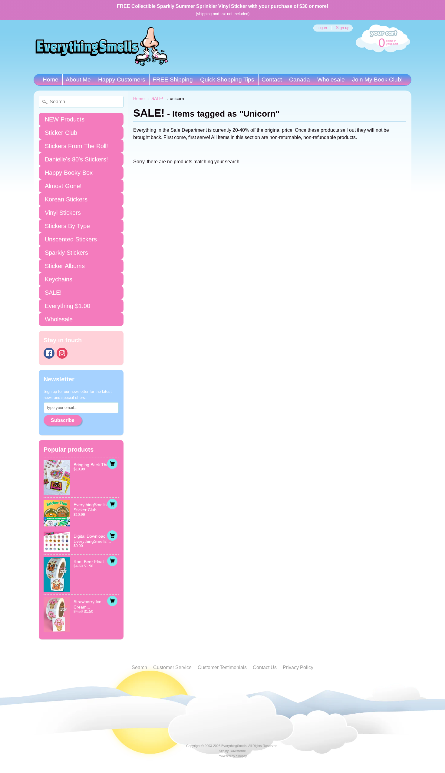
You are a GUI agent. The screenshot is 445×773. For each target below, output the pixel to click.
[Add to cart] (112, 464)
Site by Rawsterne (232, 751)
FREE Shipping (173, 79)
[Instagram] (62, 353)
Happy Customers (121, 79)
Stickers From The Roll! (76, 146)
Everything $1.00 (67, 306)
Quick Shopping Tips (227, 79)
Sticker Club (61, 132)
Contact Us (265, 667)
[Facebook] (49, 353)
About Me (78, 79)
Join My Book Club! (377, 79)
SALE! (53, 292)
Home (50, 79)
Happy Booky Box (69, 172)
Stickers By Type (67, 226)
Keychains (58, 279)
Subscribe (62, 420)
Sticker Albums (65, 266)
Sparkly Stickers (66, 252)
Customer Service (172, 667)
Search (139, 667)
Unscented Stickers (71, 239)
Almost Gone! (63, 186)
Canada (299, 79)
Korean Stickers (66, 199)
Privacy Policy (298, 667)
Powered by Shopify (232, 756)
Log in (321, 28)
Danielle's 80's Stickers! (76, 159)
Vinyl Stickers (63, 212)
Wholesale (331, 79)
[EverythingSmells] (102, 47)
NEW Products (64, 119)
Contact (272, 79)
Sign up (342, 28)
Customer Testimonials (222, 667)
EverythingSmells (234, 746)
